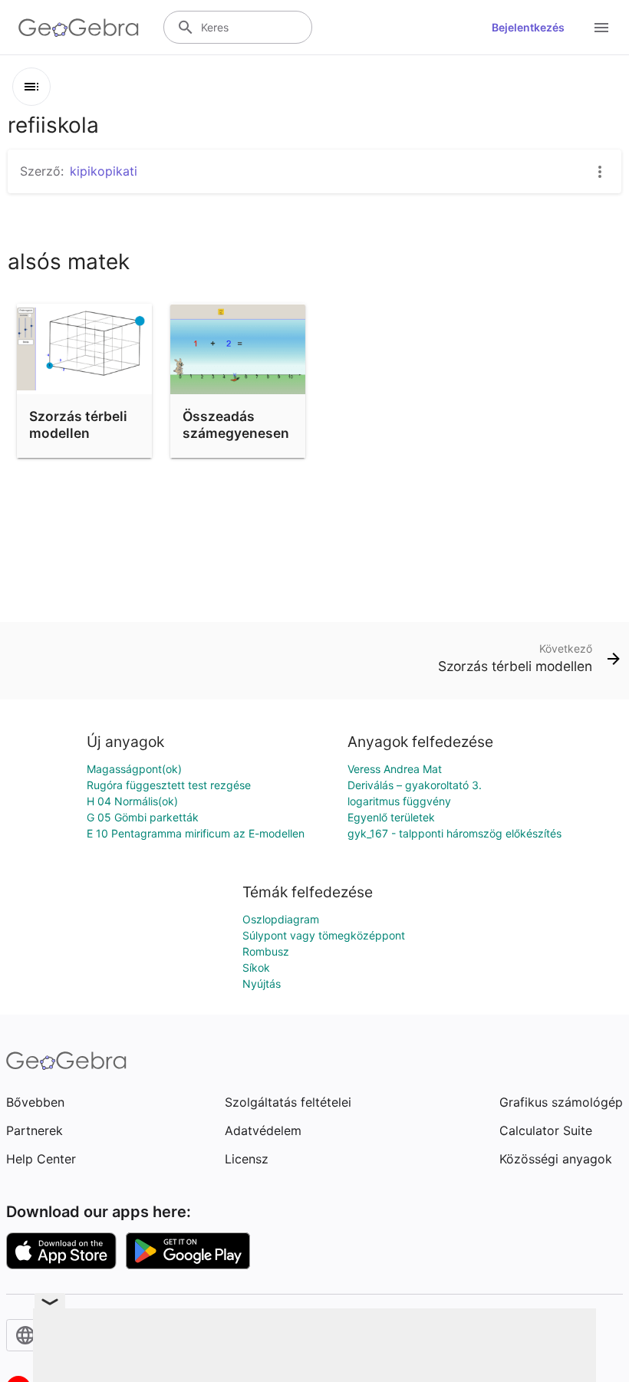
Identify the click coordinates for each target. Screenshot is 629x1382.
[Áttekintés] (31, 86)
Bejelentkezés (528, 27)
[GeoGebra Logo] (78, 27)
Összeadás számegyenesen (236, 424)
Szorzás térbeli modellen (78, 424)
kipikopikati (103, 171)
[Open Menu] (601, 27)
